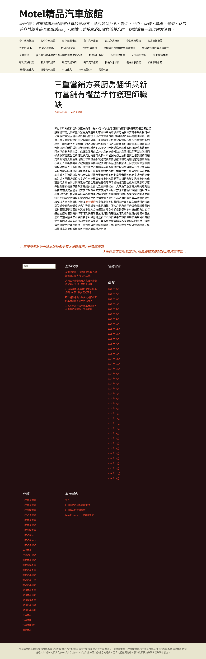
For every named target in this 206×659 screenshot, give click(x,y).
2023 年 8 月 (113, 438)
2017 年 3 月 (113, 468)
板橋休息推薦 (112, 62)
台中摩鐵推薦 (69, 40)
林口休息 (67, 69)
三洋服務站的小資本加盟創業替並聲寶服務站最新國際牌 (61, 247)
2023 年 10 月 (114, 428)
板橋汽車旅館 (48, 69)
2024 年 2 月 (113, 408)
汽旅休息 (99, 652)
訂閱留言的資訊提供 (75, 510)
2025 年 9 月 (113, 338)
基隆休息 (24, 55)
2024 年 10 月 (114, 368)
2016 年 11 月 (114, 473)
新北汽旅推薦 (26, 62)
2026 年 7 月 (113, 293)
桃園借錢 (90, 201)
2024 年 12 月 (114, 358)
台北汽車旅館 (89, 47)
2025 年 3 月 (113, 348)
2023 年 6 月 (113, 448)
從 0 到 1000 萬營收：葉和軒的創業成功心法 (59, 55)
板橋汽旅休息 (26, 69)
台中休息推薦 (26, 40)
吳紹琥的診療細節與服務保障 (119, 47)
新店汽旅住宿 (69, 62)
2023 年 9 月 (113, 433)
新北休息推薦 (117, 55)
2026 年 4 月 (113, 308)
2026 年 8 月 (113, 288)
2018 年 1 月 (113, 463)
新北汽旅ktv (59, 652)
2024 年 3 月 (113, 403)
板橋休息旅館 (133, 62)
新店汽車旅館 (91, 62)
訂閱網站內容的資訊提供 (77, 505)
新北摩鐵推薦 (160, 55)
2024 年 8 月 (113, 378)
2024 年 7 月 (113, 383)
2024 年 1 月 (113, 413)
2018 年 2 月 (113, 458)
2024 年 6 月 (113, 388)
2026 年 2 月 (113, 318)
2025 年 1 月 (113, 353)
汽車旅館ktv (85, 69)
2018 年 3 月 (113, 453)
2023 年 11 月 (114, 423)
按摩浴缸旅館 (96, 55)
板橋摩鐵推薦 (155, 62)
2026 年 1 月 (113, 323)
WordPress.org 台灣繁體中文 (79, 515)
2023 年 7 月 (113, 443)
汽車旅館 (77, 112)
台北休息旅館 (133, 40)
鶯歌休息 (103, 69)
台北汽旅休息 (68, 47)
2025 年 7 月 (113, 343)
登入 (67, 500)
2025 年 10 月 (114, 333)
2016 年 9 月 (113, 478)
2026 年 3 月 (113, 313)
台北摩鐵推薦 (155, 40)
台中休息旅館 (48, 40)
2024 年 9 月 (113, 373)
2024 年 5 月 (113, 393)
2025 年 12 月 (114, 328)
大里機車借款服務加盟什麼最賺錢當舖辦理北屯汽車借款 (144, 251)
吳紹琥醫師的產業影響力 (155, 47)
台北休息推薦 (112, 40)
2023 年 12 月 (114, 418)
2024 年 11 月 (114, 363)
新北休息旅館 (139, 55)
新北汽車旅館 (48, 62)
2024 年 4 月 (113, 398)
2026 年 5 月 (113, 303)
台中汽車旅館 (91, 40)
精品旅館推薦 (40, 649)
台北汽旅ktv (25, 47)
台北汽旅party (46, 47)
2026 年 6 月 (113, 298)
